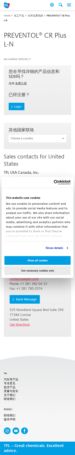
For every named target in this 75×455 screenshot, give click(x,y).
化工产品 (19, 15)
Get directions (20, 324)
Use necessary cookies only (37, 270)
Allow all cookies (38, 260)
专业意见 (9, 383)
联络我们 (9, 399)
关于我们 (9, 395)
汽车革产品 (11, 379)
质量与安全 (11, 391)
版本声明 (9, 419)
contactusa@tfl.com (24, 279)
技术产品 (9, 387)
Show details (54, 248)
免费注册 (21, 83)
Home (7, 15)
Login (18, 106)
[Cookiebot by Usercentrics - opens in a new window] (54, 182)
